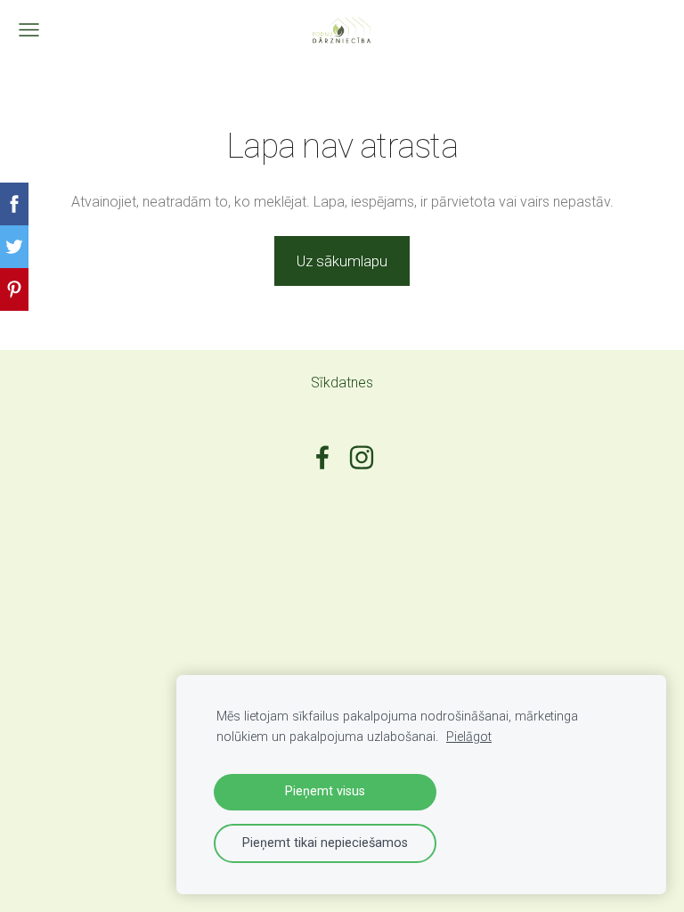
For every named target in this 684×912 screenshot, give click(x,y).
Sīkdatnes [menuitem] (342, 382)
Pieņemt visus (325, 791)
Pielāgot (469, 737)
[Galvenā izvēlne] (28, 29)
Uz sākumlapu (342, 261)
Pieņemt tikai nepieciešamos (325, 843)
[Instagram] (361, 457)
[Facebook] (322, 457)
